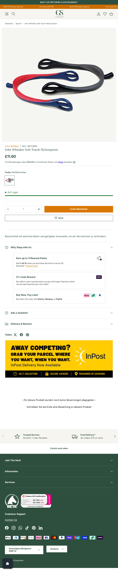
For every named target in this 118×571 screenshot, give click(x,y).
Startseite (9, 23)
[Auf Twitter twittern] (15, 335)
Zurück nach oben (59, 448)
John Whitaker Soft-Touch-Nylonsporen (40, 23)
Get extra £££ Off (45, 7)
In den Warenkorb (78, 209)
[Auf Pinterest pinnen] (27, 335)
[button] (111, 14)
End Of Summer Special (12, 7)
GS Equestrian (17, 560)
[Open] (7, 563)
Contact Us (11, 519)
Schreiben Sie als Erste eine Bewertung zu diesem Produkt (59, 406)
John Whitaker (12, 146)
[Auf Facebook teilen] (21, 335)
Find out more (32, 266)
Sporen (19, 23)
